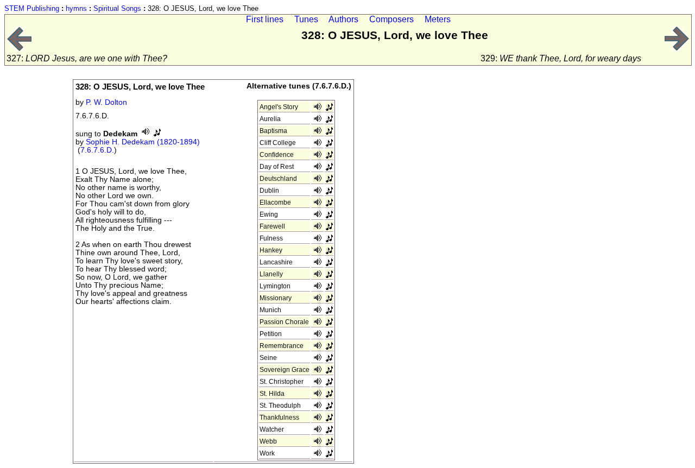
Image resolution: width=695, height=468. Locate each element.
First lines (264, 19)
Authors (343, 19)
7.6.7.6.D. (97, 150)
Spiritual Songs (117, 8)
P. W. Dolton (106, 102)
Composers (391, 19)
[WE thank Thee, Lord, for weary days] (677, 48)
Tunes (306, 19)
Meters (438, 19)
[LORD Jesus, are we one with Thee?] (19, 48)
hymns (76, 8)
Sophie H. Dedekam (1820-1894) (143, 142)
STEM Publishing (31, 8)
